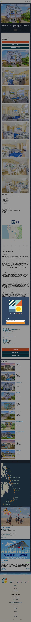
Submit (15, 323)
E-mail (7, 318)
